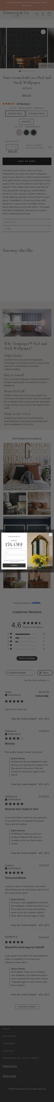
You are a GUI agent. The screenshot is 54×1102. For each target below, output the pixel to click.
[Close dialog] (50, 534)
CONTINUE (14, 565)
